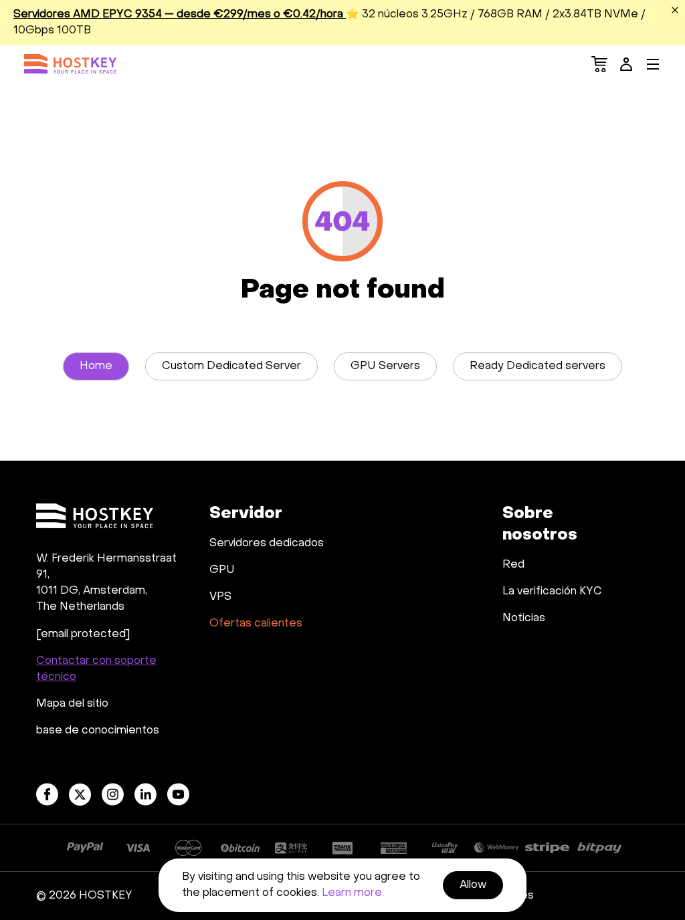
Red (513, 565)
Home (96, 366)
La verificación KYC (552, 591)
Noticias (523, 618)
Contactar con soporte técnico (96, 669)
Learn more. (353, 893)
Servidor (245, 514)
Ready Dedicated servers (537, 366)
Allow (473, 885)
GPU (222, 570)
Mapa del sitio (72, 704)
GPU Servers (385, 366)
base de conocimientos (97, 730)
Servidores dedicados (266, 543)
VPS (220, 597)
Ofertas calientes (255, 623)
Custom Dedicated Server (231, 366)
